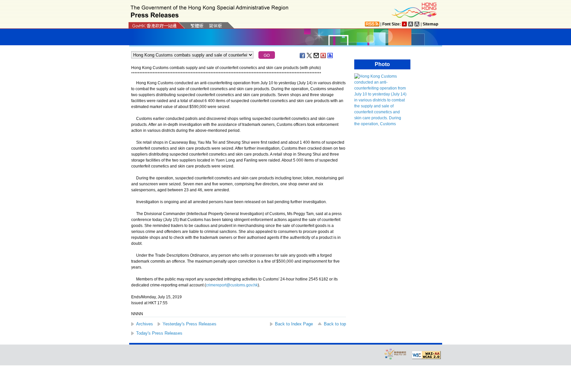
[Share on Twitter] (310, 55)
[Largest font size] (417, 23)
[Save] (323, 55)
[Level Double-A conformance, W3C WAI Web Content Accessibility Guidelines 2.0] (426, 355)
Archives (144, 323)
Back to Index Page (294, 323)
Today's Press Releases (159, 333)
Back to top (335, 323)
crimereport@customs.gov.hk (232, 285)
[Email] (317, 55)
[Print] (330, 55)
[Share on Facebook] (303, 55)
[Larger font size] (410, 23)
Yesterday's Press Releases (189, 323)
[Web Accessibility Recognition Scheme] (395, 353)
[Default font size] (404, 23)
